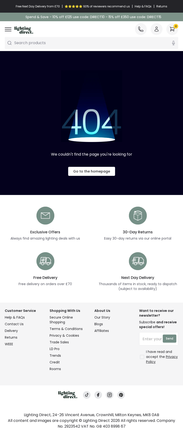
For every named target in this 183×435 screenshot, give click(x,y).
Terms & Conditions (66, 328)
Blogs (98, 324)
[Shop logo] (23, 30)
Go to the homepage (91, 171)
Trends (55, 355)
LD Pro (55, 348)
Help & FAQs (15, 317)
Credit (55, 362)
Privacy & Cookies (64, 335)
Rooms (55, 369)
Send (169, 338)
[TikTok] (87, 395)
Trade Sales (59, 342)
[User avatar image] (157, 29)
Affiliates (101, 330)
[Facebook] (98, 395)
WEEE (9, 344)
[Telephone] (141, 29)
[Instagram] (109, 395)
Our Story (102, 317)
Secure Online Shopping (61, 320)
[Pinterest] (121, 395)
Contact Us (14, 324)
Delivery (11, 330)
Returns (11, 337)
